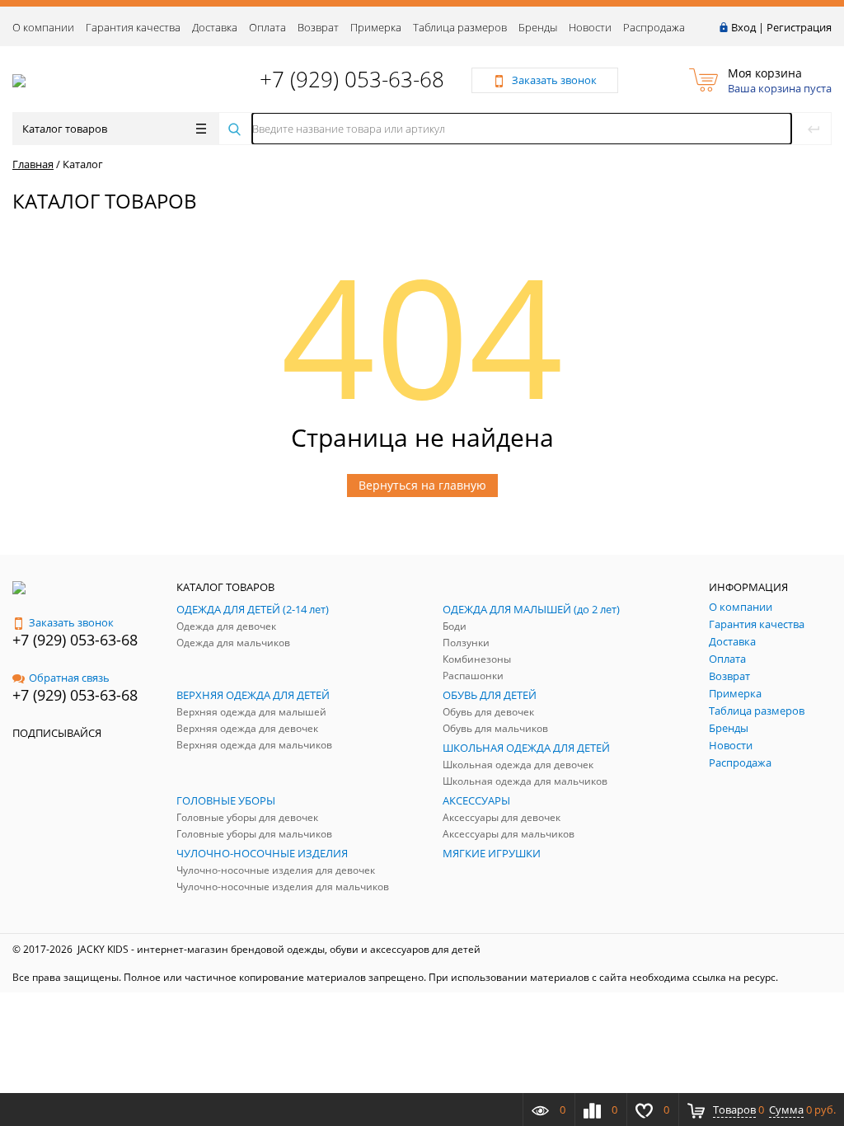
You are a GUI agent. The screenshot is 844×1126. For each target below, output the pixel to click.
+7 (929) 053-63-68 (352, 79)
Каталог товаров (64, 128)
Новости (590, 27)
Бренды (537, 27)
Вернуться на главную (422, 485)
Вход (743, 27)
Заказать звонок (71, 622)
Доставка (214, 27)
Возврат (318, 27)
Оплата (267, 27)
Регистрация (799, 27)
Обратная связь (69, 677)
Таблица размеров (460, 27)
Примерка (375, 27)
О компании (43, 27)
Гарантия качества (133, 27)
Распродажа (654, 27)
